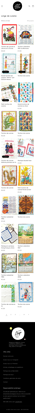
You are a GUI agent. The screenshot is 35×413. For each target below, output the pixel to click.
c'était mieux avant (15, 409)
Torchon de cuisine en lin (8, 305)
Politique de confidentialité (10, 371)
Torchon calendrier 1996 (7, 218)
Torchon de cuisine (24, 76)
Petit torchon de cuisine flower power (24, 188)
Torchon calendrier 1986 (7, 276)
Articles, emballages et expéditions (13, 367)
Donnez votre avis (8, 356)
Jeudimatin (18, 401)
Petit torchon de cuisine (6, 105)
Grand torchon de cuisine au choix (23, 105)
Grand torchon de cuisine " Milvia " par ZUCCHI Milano (7, 77)
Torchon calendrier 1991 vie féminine (24, 47)
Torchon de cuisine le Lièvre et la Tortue (8, 47)
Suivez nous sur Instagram (10, 360)
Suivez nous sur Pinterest (10, 363)
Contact (5, 382)
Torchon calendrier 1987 (24, 247)
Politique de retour (8, 374)
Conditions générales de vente (12, 378)
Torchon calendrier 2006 (24, 276)
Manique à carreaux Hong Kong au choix (7, 247)
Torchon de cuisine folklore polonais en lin (8, 161)
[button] (2, 6)
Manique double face (24, 160)
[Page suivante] (28, 314)
